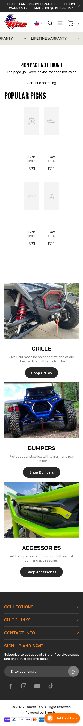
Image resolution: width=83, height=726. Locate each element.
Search (51, 23)
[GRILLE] (41, 311)
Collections (19, 607)
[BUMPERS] (41, 410)
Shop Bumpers (41, 472)
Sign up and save (23, 646)
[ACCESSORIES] (41, 510)
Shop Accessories (41, 572)
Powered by (41, 712)
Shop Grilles (41, 373)
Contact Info (19, 633)
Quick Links (17, 620)
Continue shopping (41, 83)
